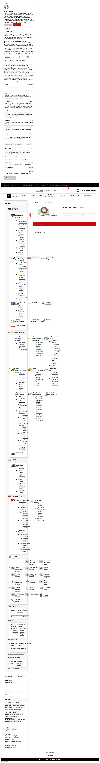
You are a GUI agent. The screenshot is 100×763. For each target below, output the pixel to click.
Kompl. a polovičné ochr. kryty (25, 417)
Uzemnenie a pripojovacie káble (22, 283)
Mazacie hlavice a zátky (19, 663)
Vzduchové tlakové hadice (22, 479)
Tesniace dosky (14, 616)
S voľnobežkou (23, 349)
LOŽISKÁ (14, 556)
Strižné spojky (38, 384)
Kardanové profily (52, 369)
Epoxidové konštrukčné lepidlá (26, 543)
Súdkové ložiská (18, 575)
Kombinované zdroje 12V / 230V (22, 224)
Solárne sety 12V (21, 240)
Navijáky (34, 302)
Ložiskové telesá (46, 588)
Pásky (21, 317)
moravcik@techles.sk (73, 185)
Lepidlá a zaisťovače (22, 500)
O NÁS (16, 195)
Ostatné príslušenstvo (23, 410)
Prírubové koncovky (39, 397)
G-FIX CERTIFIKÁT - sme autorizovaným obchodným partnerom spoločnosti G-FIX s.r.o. (15, 703)
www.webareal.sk (56, 759)
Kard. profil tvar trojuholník (55, 383)
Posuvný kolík (57, 354)
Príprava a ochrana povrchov (41, 518)
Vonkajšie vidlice (54, 341)
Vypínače (22, 279)
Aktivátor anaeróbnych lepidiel (26, 526)
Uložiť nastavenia (10, 178)
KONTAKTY (63, 196)
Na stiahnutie (38, 228)
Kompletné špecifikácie (41, 224)
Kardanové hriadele (22, 343)
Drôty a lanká (21, 314)
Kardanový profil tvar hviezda (55, 374)
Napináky (22, 288)
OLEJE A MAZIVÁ (12, 639)
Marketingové (29, 53)
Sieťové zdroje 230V (22, 220)
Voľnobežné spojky (39, 371)
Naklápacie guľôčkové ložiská (47, 562)
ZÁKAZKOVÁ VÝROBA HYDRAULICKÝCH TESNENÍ (12, 713)
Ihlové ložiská (45, 568)
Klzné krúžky (22, 396)
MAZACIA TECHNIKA (14, 657)
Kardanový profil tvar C (55, 378)
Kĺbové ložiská (31, 588)
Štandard (22, 413)
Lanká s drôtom (21, 310)
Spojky (21, 290)
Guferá (13, 610)
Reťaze (22, 632)
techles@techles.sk (44, 185)
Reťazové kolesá (23, 629)
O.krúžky (26, 610)
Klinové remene (15, 629)
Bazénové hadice (22, 484)
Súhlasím (16, 25)
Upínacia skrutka (57, 351)
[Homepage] (9, 195)
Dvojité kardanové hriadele (39, 348)
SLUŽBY (33, 196)
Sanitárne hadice (22, 491)
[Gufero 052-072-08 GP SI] (43, 210)
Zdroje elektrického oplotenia (19, 215)
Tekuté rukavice (40, 504)
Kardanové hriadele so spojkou (39, 353)
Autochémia (15, 648)
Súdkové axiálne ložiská (46, 582)
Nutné (7, 53)
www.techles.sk (50, 752)
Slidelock (57, 344)
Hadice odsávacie (22, 475)
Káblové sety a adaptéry (22, 293)
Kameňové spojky (39, 380)
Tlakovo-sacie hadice (21, 470)
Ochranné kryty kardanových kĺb (23, 404)
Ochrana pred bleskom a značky (22, 274)
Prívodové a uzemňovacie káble (22, 268)
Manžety (20, 615)
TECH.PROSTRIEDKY (17, 496)
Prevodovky (19, 453)
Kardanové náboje (39, 401)
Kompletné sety (21, 325)
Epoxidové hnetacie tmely (25, 538)
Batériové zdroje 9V (22, 244)
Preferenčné (14, 53)
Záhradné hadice (22, 488)
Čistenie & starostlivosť (41, 508)
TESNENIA (14, 606)
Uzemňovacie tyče (22, 263)
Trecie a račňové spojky (38, 375)
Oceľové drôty (21, 306)
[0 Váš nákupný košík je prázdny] (86, 190)
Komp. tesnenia (20, 611)
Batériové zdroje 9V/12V (22, 230)
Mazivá (29, 643)
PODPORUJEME (88, 196)
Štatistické (21, 53)
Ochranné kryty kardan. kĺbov (25, 440)
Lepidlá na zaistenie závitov (25, 520)
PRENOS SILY (11, 621)
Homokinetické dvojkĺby (23, 424)
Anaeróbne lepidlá (22, 503)
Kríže (53, 365)
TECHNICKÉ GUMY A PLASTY (16, 654)
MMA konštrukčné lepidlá (26, 549)
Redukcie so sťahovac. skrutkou (39, 412)
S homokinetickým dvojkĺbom (37, 338)
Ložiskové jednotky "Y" (33, 581)
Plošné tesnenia (25, 512)
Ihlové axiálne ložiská (17, 589)
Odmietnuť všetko (8, 25)
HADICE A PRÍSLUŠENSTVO (16, 460)
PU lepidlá (25, 534)
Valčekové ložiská (33, 568)
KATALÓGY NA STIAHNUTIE (50, 195)
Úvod (31, 202)
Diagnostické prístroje (22, 298)
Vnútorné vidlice (54, 362)
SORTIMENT (24, 196)
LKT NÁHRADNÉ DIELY (14, 669)
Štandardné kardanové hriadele (19, 338)
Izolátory (21, 261)
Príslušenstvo (52, 215)
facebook (7, 689)
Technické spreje (37, 501)
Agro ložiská (45, 595)
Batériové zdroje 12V (22, 247)
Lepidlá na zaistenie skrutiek (24, 507)
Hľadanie (40, 190)
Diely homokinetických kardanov (20, 370)
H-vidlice (21, 381)
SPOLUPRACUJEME (75, 196)
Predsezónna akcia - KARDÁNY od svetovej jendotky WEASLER (15, 720)
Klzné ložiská (34, 594)
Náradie (48, 320)
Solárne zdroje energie (21, 235)
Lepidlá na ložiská (25, 516)
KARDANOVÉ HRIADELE (18, 332)
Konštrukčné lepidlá (23, 531)
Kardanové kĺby (55, 359)
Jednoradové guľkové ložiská (34, 562)
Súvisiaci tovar (40, 232)
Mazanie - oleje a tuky (41, 513)
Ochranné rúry (22, 399)
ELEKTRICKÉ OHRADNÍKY (15, 209)
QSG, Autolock (57, 347)
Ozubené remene (15, 633)
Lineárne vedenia (18, 600)
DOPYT (41, 196)
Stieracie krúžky (26, 616)
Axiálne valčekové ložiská (18, 582)
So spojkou (22, 346)
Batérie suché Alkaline (21, 252)
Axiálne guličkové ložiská (46, 576)
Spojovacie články (23, 635)
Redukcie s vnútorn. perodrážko (39, 418)
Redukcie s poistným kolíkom (39, 405)
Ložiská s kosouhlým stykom (18, 569)
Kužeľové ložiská (32, 575)
